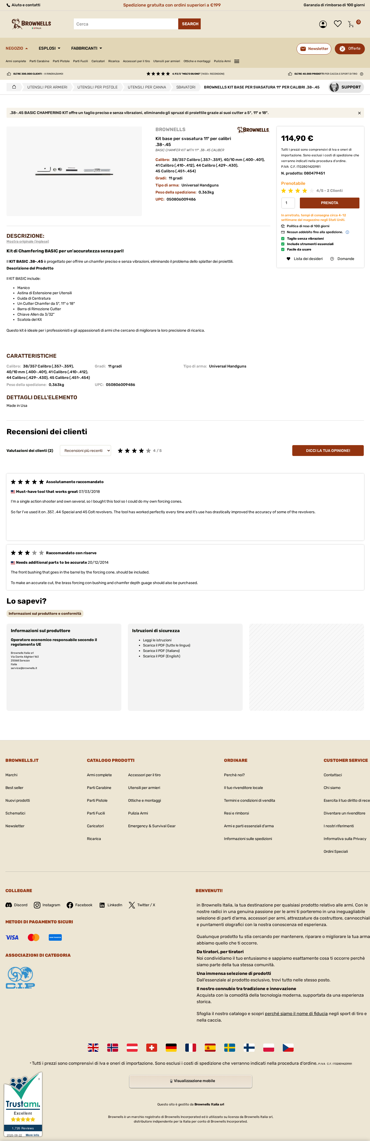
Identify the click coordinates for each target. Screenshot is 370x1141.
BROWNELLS (170, 129)
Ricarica (113, 61)
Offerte (354, 48)
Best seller (14, 787)
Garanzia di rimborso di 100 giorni (334, 5)
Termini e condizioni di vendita (249, 800)
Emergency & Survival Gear (152, 826)
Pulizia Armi (222, 61)
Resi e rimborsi (236, 813)
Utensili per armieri (166, 61)
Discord (20, 905)
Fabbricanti (84, 48)
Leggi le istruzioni (157, 640)
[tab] (45, 613)
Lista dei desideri (339, 24)
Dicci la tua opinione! (328, 450)
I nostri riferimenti (339, 826)
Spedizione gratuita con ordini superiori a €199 (172, 5)
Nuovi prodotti (17, 800)
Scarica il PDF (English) (161, 656)
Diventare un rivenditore (344, 813)
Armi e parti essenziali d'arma (249, 826)
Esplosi (47, 48)
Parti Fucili (80, 61)
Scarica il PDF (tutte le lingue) (166, 645)
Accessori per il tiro (136, 61)
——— (237, 60)
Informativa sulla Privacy (345, 838)
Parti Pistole (61, 61)
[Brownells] (253, 130)
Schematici (15, 813)
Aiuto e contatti (25, 5)
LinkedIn (115, 905)
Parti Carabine (39, 61)
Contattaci (333, 775)
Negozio (14, 48)
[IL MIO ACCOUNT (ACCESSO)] (324, 24)
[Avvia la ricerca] (189, 23)
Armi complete (16, 61)
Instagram (51, 905)
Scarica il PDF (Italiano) (161, 651)
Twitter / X (146, 905)
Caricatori (98, 61)
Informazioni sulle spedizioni (248, 838)
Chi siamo (332, 787)
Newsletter (14, 826)
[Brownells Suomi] (249, 1048)
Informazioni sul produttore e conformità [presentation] (45, 613)
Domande (345, 258)
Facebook (83, 905)
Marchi (11, 775)
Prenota (329, 203)
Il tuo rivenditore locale (243, 787)
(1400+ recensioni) (198, 73)
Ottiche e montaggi (197, 61)
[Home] (12, 87)
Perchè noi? (234, 775)
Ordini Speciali (336, 851)
